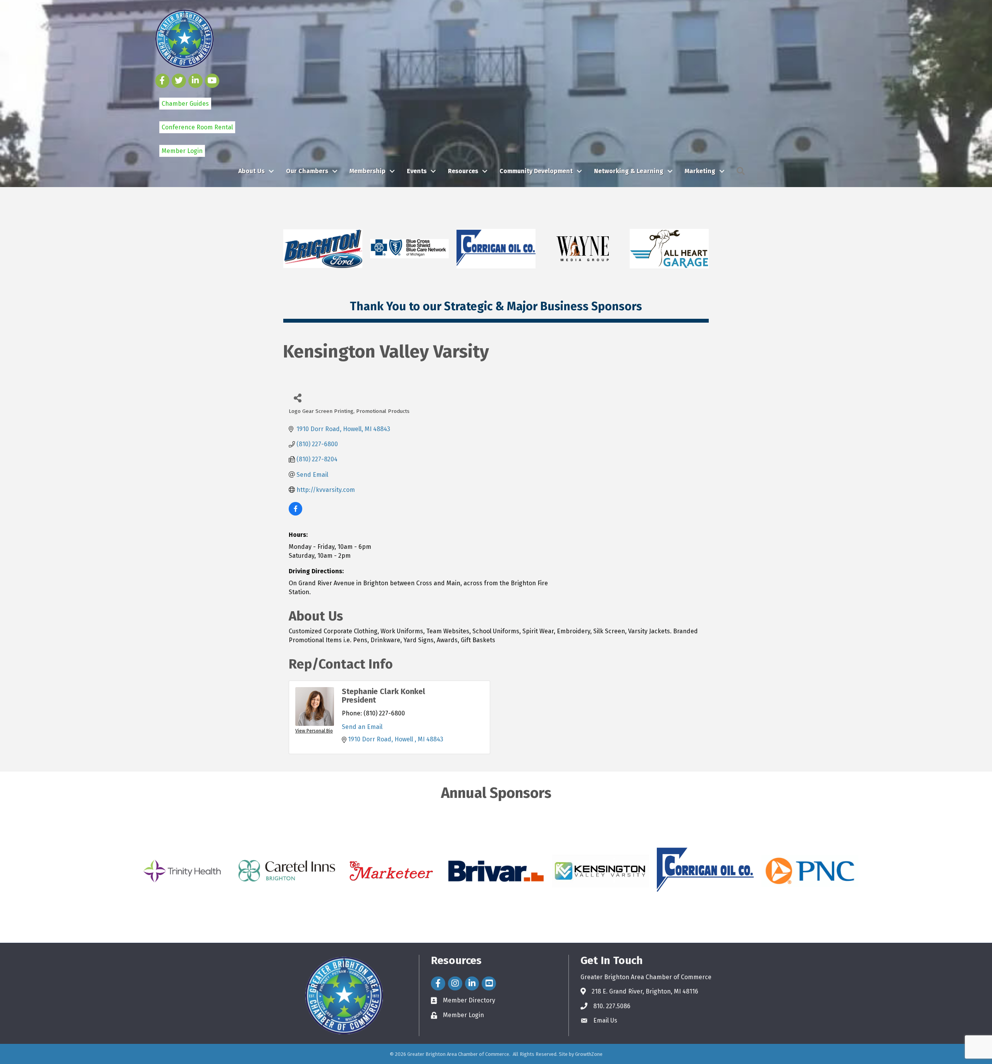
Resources (463, 171)
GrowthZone (589, 1054)
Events (417, 171)
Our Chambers (307, 171)
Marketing (700, 171)
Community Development (536, 171)
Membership (368, 171)
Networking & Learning (628, 171)
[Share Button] (297, 397)
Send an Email (362, 727)
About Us (251, 171)
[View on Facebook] (295, 513)
